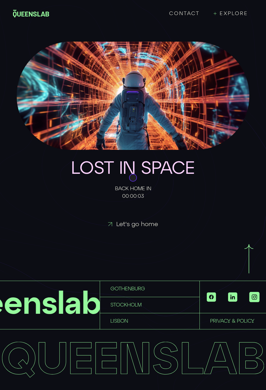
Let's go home (137, 224)
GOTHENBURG (127, 288)
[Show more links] (254, 297)
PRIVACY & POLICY (232, 321)
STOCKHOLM (126, 305)
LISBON (119, 321)
